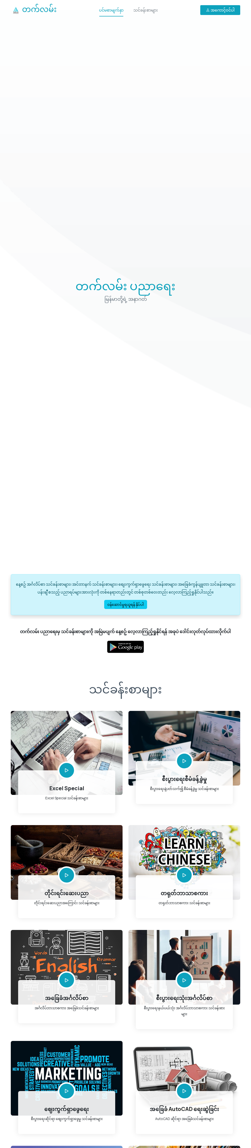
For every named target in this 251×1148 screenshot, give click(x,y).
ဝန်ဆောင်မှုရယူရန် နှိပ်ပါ (125, 604)
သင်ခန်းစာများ (145, 10)
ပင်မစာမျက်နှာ (111, 10)
